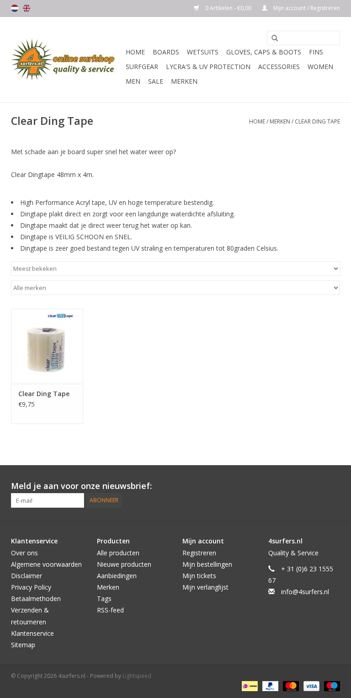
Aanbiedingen (117, 575)
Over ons (24, 552)
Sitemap (23, 644)
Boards (166, 52)
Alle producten (118, 552)
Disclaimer (26, 575)
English (26, 8)
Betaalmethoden (36, 598)
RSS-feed (110, 610)
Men (133, 81)
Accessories (279, 66)
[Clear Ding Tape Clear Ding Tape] (47, 346)
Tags (104, 598)
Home (135, 52)
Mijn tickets (199, 575)
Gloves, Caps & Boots (263, 52)
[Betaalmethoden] (249, 685)
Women (320, 66)
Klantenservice (32, 633)
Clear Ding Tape (317, 121)
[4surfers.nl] (67, 60)
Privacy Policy (31, 587)
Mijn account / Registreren (306, 8)
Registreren (199, 552)
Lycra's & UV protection (208, 66)
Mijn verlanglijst (205, 587)
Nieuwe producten (124, 564)
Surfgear (142, 66)
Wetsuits (202, 52)
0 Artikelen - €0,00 (228, 8)
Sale (155, 81)
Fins (316, 52)
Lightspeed (136, 676)
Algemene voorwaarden (46, 564)
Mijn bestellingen (207, 564)
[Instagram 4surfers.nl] (332, 486)
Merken (184, 81)
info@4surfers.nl (305, 591)
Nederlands (14, 8)
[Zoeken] (271, 38)
